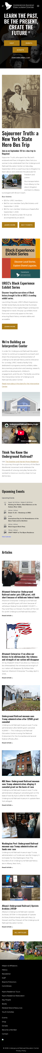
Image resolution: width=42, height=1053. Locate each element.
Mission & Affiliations (9, 966)
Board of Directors (9, 982)
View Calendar (6, 537)
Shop (4, 1022)
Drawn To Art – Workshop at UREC (19, 513)
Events (29, 43)
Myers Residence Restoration (13, 996)
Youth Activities (8, 1012)
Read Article (7, 615)
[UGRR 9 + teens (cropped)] (14, 951)
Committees (6, 986)
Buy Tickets (27, 225)
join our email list (21, 57)
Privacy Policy (21, 1051)
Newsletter (6, 974)
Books (4, 1004)
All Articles (20, 932)
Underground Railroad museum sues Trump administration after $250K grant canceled (20, 719)
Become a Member (9, 1030)
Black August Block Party (16, 527)
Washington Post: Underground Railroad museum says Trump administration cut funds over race (20, 846)
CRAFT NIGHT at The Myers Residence (21, 532)
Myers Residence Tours (11, 992)
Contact (5, 1034)
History (4, 970)
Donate (20, 50)
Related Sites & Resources (12, 1008)
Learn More (9, 225)
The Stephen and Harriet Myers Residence (22, 462)
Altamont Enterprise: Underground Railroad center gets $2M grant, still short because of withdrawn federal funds (20, 594)
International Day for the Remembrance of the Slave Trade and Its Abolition (23, 519)
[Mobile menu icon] (38, 6)
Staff (4, 978)
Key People (6, 1000)
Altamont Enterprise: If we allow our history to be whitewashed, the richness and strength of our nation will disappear (20, 656)
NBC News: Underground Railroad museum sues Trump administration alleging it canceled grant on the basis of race (20, 784)
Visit (12, 43)
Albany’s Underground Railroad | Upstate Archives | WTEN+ (20, 907)
